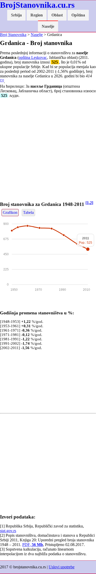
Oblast (57, 15)
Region (36, 15)
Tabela (28, 212)
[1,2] (89, 203)
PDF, (32, 544)
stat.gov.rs (8, 531)
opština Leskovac (33, 57)
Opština (78, 15)
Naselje (48, 26)
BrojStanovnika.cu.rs (37, 5)
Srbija (16, 15)
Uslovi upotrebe (61, 567)
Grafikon (10, 212)
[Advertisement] (48, 150)
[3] (2, 80)
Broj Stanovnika (13, 34)
